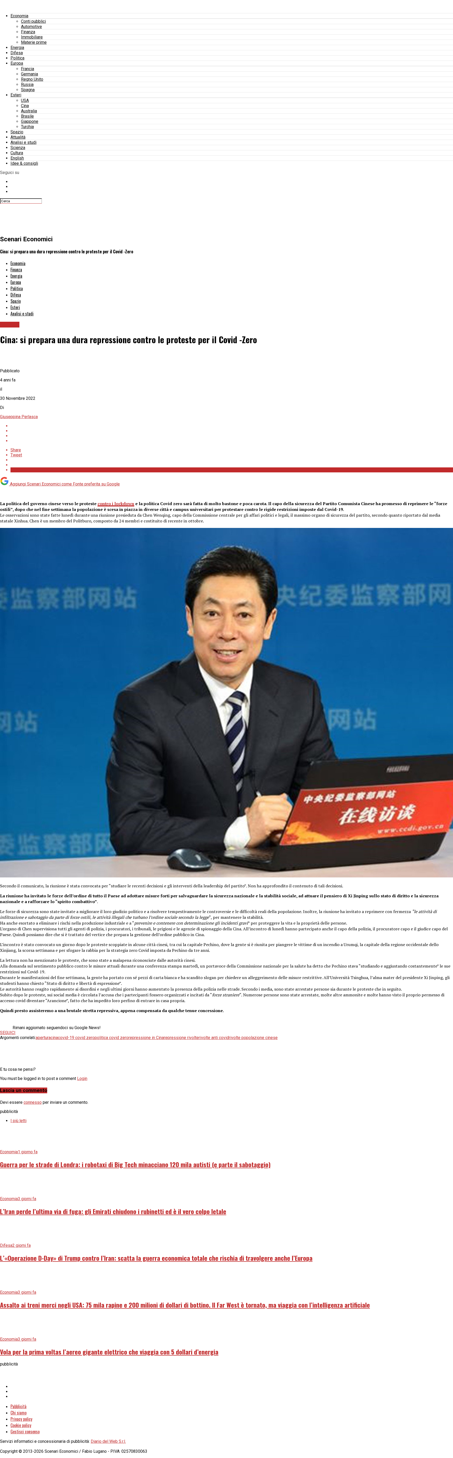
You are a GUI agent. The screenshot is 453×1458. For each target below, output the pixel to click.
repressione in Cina (146, 1037)
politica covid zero (111, 1037)
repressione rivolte (181, 1037)
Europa (16, 63)
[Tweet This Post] (231, 430)
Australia (29, 110)
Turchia (27, 126)
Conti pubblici (33, 21)
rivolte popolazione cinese (253, 1037)
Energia (17, 47)
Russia (27, 84)
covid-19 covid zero (76, 1037)
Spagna (28, 89)
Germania (29, 74)
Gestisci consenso (25, 1431)
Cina (25, 105)
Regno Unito (32, 79)
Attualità (17, 137)
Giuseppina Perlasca (19, 416)
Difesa (16, 52)
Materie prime (34, 42)
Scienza (17, 147)
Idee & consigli (24, 163)
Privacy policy (21, 1419)
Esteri (15, 94)
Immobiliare (32, 37)
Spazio (16, 131)
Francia (27, 68)
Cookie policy (20, 1425)
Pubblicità (18, 1406)
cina (54, 1037)
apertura (43, 1037)
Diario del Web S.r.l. (108, 1441)
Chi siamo (18, 1413)
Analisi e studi (23, 142)
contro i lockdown (116, 503)
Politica (17, 58)
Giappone (29, 121)
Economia (19, 15)
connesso (33, 1102)
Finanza (28, 31)
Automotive (31, 26)
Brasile (27, 116)
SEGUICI (7, 1032)
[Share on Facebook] (231, 425)
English (17, 158)
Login (82, 1078)
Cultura (16, 152)
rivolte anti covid (214, 1037)
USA (25, 100)
